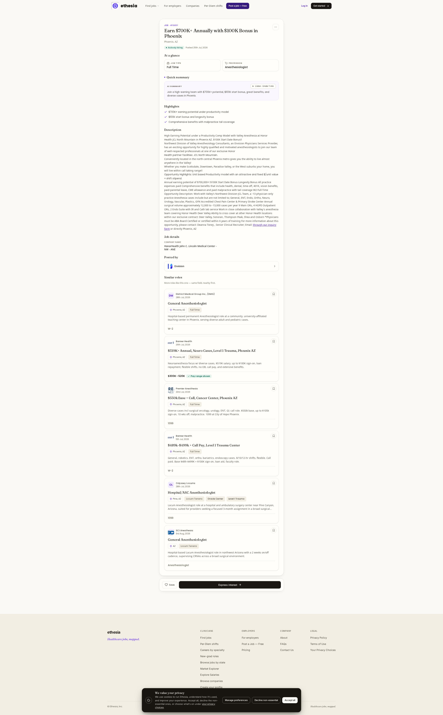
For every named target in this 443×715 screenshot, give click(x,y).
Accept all (290, 700)
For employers (172, 5)
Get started (319, 5)
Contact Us (287, 649)
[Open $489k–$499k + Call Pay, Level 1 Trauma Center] (221, 453)
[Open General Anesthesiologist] (221, 311)
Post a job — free (238, 5)
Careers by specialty (212, 649)
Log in (304, 5)
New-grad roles (209, 656)
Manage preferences (236, 700)
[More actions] (276, 27)
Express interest (227, 584)
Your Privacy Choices (323, 649)
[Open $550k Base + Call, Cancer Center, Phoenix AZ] (221, 406)
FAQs (283, 643)
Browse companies (211, 680)
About (283, 637)
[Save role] (273, 294)
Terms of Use (318, 643)
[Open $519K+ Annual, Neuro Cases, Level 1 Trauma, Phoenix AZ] (221, 358)
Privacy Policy (318, 637)
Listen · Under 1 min (264, 86)
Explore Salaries (209, 674)
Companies (192, 5)
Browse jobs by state (212, 662)
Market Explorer (209, 668)
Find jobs (150, 5)
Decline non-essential (266, 700)
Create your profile (211, 687)
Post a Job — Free (253, 643)
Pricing (246, 649)
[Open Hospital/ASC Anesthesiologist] (221, 500)
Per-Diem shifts (213, 5)
